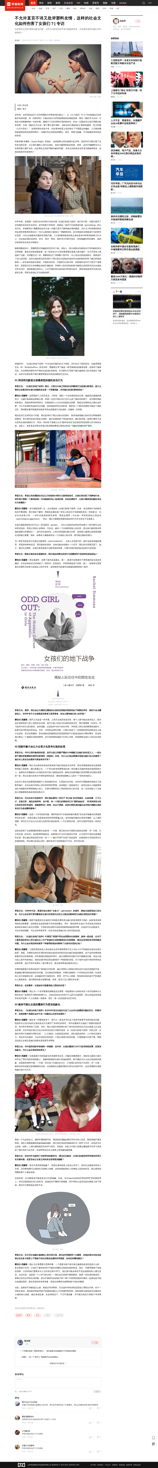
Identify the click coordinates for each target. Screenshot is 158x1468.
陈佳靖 (17, 40)
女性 (37, 1315)
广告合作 (108, 1465)
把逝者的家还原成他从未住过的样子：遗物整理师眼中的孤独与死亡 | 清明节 (127, 314)
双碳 (111, 8)
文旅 (90, 8)
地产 (54, 8)
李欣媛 (113, 127)
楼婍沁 (113, 97)
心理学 (47, 1315)
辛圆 (112, 67)
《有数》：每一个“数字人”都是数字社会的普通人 (39, 1357)
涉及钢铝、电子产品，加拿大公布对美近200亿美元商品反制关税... (126, 153)
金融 (40, 8)
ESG (104, 8)
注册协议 (115, 1465)
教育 (28, 1315)
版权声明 (129, 1465)
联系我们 (100, 1465)
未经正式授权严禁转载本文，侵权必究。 (30, 1308)
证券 (47, 8)
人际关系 (59, 1315)
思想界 (19, 1315)
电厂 (118, 8)
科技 (33, 8)
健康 (68, 8)
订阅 (96, 1343)
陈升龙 (113, 160)
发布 (97, 1391)
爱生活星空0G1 (28, 1417)
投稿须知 (122, 1465)
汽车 (61, 8)
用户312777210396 (29, 1402)
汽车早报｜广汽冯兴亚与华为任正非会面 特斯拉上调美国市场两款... (127, 186)
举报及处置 (137, 1465)
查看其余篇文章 (57, 1363)
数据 (97, 8)
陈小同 (113, 193)
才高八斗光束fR (28, 1445)
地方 (75, 8)
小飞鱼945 (26, 1431)
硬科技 (82, 8)
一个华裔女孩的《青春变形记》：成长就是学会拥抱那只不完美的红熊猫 (48, 1351)
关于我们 (93, 1465)
